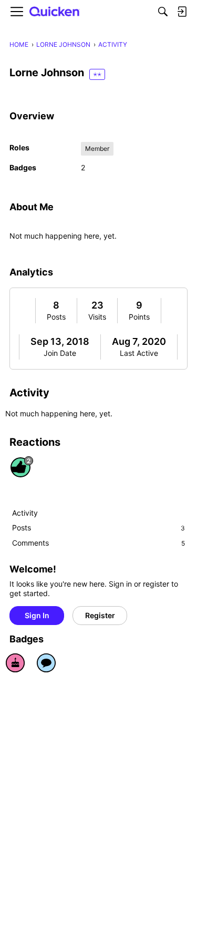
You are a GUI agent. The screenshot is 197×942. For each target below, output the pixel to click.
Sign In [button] (37, 615)
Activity (25, 512)
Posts (56, 316)
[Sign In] (181, 11)
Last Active (139, 353)
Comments (98, 542)
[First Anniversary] (15, 663)
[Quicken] (54, 12)
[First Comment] (46, 663)
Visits (97, 316)
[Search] (162, 11)
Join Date (60, 353)
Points (139, 316)
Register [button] (100, 615)
